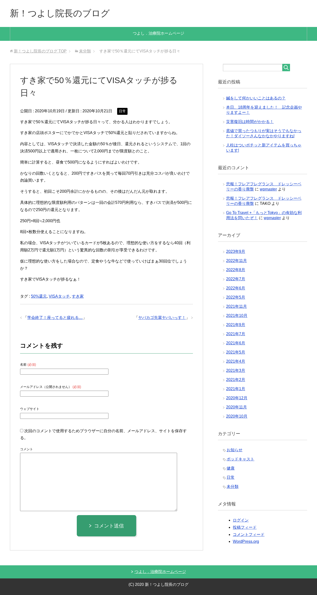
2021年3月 (235, 370)
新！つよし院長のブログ (60, 13)
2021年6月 (235, 343)
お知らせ (234, 450)
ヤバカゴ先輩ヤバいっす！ (162, 317)
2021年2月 (235, 380)
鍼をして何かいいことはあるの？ (256, 98)
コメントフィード (248, 534)
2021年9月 (235, 325)
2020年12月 (236, 398)
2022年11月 (236, 261)
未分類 (232, 486)
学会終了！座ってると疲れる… (55, 317)
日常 (122, 111)
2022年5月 (235, 297)
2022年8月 (235, 270)
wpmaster (268, 189)
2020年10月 (236, 416)
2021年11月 (236, 306)
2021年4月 (235, 361)
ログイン (241, 520)
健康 (231, 468)
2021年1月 (235, 389)
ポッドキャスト (240, 459)
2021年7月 (235, 334)
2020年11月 (236, 407)
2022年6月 (235, 288)
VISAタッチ (59, 296)
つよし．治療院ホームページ (158, 33)
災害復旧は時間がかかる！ (250, 121)
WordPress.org (246, 541)
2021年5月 (235, 352)
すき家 (78, 296)
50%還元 (39, 296)
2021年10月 (236, 315)
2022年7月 (235, 279)
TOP (40, 51)
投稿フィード (245, 527)
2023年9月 (235, 251)
